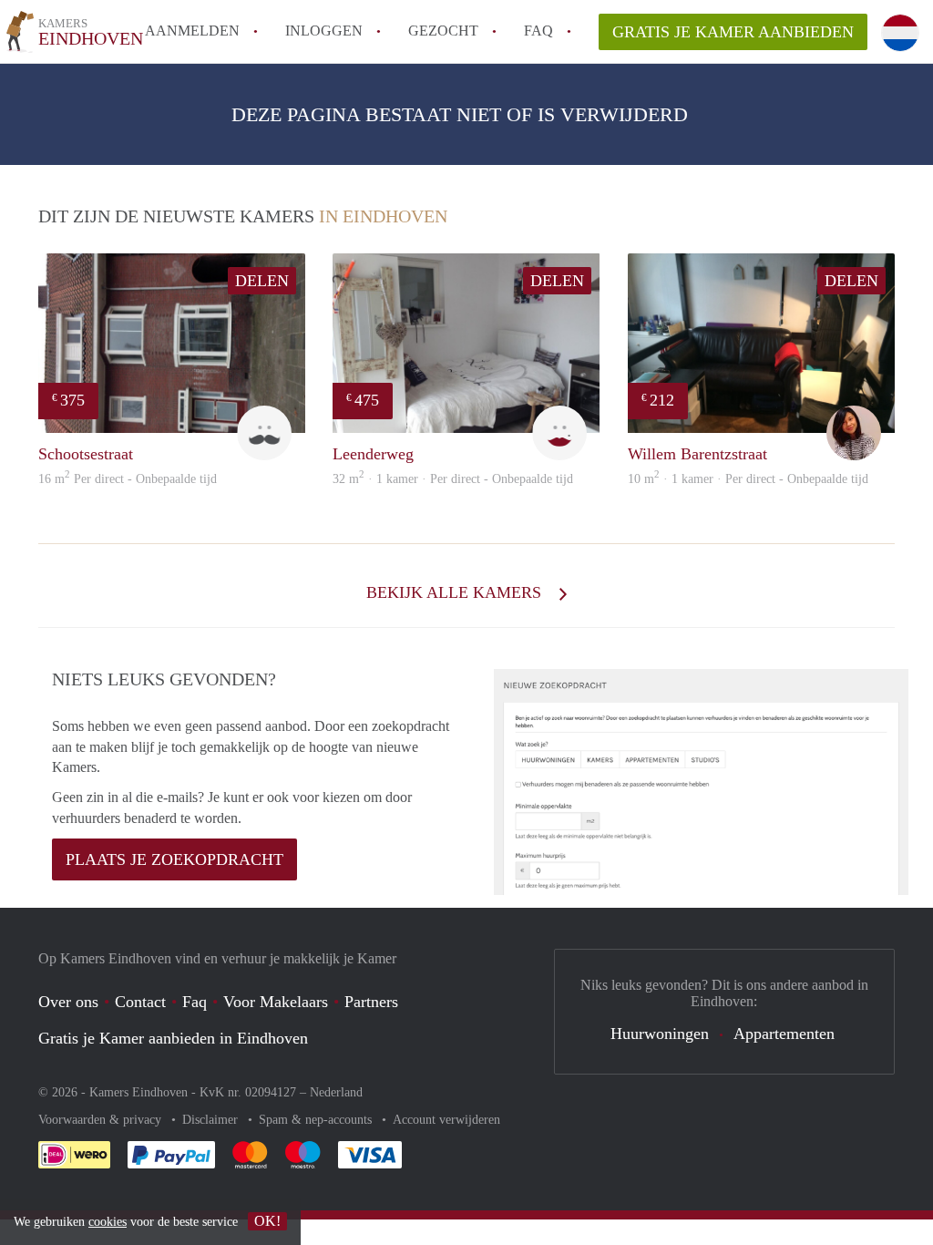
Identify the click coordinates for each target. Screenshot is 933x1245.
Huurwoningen (659, 1033)
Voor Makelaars (275, 1002)
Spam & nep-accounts (317, 1120)
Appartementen (784, 1033)
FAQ (538, 30)
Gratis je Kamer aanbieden (733, 32)
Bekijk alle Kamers (456, 592)
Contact (140, 1002)
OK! (267, 1221)
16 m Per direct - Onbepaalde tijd (127, 479)
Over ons (68, 1002)
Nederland (336, 1092)
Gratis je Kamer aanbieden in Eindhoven (173, 1038)
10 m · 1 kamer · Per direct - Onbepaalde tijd (748, 479)
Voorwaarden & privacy (101, 1120)
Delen (262, 281)
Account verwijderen (446, 1120)
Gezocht (443, 30)
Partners (371, 1002)
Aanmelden (192, 30)
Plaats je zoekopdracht (174, 859)
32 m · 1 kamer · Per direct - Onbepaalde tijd (453, 479)
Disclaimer (211, 1120)
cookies (107, 1222)
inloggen (324, 30)
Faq (194, 1002)
